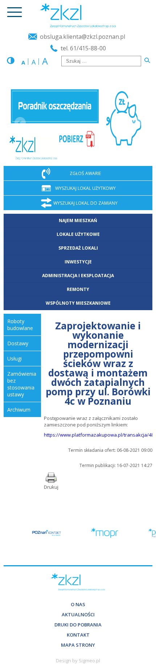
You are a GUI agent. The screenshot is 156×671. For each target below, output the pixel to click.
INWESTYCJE (78, 262)
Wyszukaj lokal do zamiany (85, 203)
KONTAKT (78, 635)
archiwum (18, 409)
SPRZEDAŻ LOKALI (78, 248)
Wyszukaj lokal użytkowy (85, 188)
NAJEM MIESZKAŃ (78, 220)
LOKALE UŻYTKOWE (78, 234)
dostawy (17, 343)
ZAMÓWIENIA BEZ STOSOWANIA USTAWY (21, 384)
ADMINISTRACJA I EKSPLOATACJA (78, 275)
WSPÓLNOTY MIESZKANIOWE (78, 303)
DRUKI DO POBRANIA (78, 624)
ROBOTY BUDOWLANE (20, 325)
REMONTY (78, 289)
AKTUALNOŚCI (78, 614)
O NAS (78, 604)
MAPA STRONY (78, 645)
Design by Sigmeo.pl (78, 660)
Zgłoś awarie (85, 173)
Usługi (14, 358)
